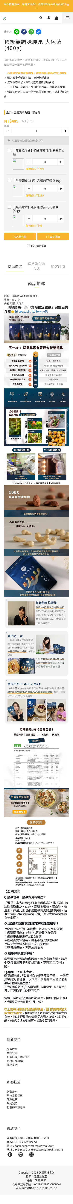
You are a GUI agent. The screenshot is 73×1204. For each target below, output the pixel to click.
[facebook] (24, 32)
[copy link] (38, 32)
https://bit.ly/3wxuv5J (31, 311)
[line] (16, 32)
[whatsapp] (31, 32)
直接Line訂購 (15, 1061)
